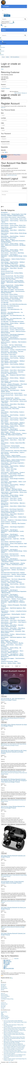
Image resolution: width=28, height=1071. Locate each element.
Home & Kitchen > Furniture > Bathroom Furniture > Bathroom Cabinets (13, 332)
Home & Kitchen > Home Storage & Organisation (12, 509)
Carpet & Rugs (7, 1056)
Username (3, 79)
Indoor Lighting (17, 1050)
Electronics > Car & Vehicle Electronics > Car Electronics (11, 310)
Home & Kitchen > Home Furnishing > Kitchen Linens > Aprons (14, 221)
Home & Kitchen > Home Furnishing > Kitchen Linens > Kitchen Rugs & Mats (14, 492)
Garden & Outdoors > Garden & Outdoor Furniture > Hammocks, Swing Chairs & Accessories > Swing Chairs (13, 457)
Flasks (22, 1048)
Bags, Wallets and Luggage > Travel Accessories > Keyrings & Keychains (13, 292)
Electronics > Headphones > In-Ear (9, 520)
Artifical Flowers (12, 1052)
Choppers (13, 1048)
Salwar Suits (13, 1030)
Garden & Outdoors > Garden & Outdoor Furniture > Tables (13, 367)
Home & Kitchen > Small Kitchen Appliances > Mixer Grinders (13, 608)
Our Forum (3, 1005)
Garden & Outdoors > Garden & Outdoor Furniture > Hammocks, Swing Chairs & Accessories (13, 460)
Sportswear (14, 1024)
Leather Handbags (10, 1041)
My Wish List (3, 987)
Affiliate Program (4, 1016)
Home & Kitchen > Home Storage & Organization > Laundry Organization (13, 463)
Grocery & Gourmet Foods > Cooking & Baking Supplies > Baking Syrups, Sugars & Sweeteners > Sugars (13, 282)
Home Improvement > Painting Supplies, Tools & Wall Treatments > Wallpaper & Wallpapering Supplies (13, 214)
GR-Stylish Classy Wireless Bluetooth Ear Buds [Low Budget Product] (14, 725)
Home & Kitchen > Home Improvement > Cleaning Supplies (12, 448)
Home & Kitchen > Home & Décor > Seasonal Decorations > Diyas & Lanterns (12, 387)
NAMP (2, 1014)
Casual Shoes (14, 1027)
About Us (3, 993)
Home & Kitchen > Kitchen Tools (8, 223)
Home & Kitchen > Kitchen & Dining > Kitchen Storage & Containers (14, 233)
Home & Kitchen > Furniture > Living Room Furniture (13, 349)
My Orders (3, 985)
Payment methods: (5, 977)
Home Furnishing (7, 1054)
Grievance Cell (4, 1004)
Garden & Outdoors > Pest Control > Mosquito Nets (13, 579)
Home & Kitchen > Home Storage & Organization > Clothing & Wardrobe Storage (13, 511)
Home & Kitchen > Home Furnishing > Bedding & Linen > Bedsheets (13, 358)
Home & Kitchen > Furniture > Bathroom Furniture (13, 329)
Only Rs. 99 (3, 248)
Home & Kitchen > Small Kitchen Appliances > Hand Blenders (13, 638)
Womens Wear (7, 1030)
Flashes (23, 1046)
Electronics (24, 304)
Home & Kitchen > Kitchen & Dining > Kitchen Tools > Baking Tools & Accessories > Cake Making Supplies (13, 245)
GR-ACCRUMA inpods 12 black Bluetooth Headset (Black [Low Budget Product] (12, 882)
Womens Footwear (8, 1033)
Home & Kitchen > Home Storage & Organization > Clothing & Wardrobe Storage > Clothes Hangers (14, 551)
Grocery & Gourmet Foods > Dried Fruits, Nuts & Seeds (14, 450)
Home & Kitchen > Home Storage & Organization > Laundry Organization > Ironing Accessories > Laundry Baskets (12, 536)
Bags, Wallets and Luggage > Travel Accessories (12, 289)
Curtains (12, 1020)
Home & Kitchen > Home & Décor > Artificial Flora (12, 356)
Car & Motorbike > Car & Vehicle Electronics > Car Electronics (12, 316)
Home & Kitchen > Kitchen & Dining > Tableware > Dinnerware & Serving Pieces (13, 426)
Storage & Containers (15, 1049)
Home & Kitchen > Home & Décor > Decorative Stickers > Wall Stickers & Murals (12, 625)
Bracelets (19, 1038)
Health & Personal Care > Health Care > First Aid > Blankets (13, 539)
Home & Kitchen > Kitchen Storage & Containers (12, 296)
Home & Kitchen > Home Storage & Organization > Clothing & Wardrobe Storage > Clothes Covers (14, 256)
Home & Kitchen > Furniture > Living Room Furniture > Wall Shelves (14, 611)
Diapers (18, 1037)
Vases (5, 1053)
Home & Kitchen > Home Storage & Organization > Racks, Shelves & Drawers (13, 476)
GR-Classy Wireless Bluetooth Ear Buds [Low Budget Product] (13, 908)
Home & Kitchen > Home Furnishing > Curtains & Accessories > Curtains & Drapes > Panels (13, 473)
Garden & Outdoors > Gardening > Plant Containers (13, 523)
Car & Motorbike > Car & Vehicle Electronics (11, 304)
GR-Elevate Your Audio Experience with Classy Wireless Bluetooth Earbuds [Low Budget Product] (14, 752)
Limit (17, 666)
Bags (2, 525)
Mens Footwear (7, 1027)
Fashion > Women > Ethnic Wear (9, 469)
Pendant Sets (9, 1039)
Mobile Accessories (13, 1043)
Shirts (10, 1024)
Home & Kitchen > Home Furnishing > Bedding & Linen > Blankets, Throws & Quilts (13, 361)
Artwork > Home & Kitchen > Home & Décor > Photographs (12, 645)
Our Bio (2, 1008)
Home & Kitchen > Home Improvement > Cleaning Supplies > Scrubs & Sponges (13, 618)
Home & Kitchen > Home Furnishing (17, 217)
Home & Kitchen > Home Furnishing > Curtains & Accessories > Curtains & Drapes (13, 237)
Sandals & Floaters (8, 1029)
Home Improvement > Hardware (17, 572)
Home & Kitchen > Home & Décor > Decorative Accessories (12, 268)
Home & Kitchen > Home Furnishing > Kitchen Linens (13, 219)
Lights (13, 1045)
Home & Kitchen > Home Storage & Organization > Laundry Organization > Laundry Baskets (12, 531)
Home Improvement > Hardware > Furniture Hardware (13, 599)
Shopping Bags (17, 1041)
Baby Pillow (22, 1037)
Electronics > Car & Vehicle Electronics (10, 306)
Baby (2, 566)
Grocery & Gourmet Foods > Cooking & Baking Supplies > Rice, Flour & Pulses (12, 278)
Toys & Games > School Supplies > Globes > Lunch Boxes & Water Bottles (13, 482)
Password (3, 84)
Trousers (6, 1026)
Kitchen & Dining (7, 1049)
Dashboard (7, 15)
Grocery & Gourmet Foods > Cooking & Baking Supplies (12, 273)
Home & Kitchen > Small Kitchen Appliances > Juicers (14, 568)
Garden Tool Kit (15, 1058)
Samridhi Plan (4, 1012)
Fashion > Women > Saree (7, 470)
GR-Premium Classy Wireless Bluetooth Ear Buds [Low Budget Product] (13, 807)
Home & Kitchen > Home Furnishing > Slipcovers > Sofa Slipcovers (13, 503)
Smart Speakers (7, 1046)
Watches (3, 436)
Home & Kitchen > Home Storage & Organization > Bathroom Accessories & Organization (13, 335)
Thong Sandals (21, 1029)
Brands (2, 989)
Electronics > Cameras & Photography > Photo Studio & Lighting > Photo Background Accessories (14, 384)
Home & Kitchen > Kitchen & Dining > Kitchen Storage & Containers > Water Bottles (12, 496)
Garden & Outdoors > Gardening (8, 521)
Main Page (6, 13)
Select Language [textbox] (5, 21)
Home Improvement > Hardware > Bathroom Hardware (13, 574)
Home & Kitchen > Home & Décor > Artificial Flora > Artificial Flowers (13, 230)
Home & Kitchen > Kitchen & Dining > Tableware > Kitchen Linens (13, 378)
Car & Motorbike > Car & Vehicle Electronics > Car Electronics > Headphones (13, 319)
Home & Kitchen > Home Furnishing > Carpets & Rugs (14, 418)
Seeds (20, 1058)
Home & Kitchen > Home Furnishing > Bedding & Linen (12, 364)
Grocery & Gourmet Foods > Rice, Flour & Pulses (12, 276)
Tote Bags (17, 1042)
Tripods (23, 1045)
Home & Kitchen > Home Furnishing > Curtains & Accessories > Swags (13, 415)
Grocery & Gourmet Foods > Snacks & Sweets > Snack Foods (14, 395)
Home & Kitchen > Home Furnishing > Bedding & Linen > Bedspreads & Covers (13, 485)
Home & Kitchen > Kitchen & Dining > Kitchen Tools (13, 225)
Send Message (23, 204)
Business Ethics (4, 994)
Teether (11, 1037)
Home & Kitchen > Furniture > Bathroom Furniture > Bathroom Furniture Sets (13, 635)
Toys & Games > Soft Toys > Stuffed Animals (11, 345)
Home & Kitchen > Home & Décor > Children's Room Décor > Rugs (13, 517)
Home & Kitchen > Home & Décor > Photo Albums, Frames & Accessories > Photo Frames (13, 407)
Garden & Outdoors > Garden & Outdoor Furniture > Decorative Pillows (13, 259)
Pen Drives (18, 1046)
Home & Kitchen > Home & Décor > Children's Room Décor (13, 506)
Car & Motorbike (4, 302)
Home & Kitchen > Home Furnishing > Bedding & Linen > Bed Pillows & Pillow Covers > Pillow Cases (13, 265)
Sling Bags (6, 1042)
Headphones (20, 1043)
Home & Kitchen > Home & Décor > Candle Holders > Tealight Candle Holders (13, 227)
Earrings (10, 1038)
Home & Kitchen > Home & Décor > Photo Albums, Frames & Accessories (13, 404)
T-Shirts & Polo (20, 1024)
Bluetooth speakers (8, 1045)
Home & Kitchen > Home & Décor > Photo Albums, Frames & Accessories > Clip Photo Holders (13, 628)
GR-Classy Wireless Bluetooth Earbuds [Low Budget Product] (13, 856)
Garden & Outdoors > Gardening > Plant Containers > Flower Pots (14, 342)
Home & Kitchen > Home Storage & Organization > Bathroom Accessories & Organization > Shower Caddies (13, 339)
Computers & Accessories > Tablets (9, 661)
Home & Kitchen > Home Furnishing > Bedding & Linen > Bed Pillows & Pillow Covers (13, 262)
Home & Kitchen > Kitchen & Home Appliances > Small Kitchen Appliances (14, 544)
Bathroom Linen (14, 1054)
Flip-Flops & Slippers (21, 1027)
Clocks (24, 1052)
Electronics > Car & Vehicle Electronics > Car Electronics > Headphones (12, 313)
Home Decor (11, 1050)
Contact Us (3, 1002)
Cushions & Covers (14, 1056)
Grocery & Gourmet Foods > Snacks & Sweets (11, 393)
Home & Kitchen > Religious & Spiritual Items (11, 300)
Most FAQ (3, 1006)
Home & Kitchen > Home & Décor (8, 354)
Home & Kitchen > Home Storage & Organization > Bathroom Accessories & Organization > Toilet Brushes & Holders (13, 560)
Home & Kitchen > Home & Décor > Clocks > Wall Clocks (13, 440)
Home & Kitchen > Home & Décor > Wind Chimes (12, 253)
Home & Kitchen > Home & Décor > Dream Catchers (13, 370)
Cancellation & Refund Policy (7, 999)
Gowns (17, 1030)
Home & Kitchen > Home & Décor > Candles (11, 498)
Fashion (3, 410)
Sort (2, 666)
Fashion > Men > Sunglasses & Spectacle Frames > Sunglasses (13, 375)
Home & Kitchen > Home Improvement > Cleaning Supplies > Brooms (13, 390)
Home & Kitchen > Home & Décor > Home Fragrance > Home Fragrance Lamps (14, 622)
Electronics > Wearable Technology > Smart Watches (13, 438)
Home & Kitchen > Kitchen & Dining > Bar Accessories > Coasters (11, 648)
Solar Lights (10, 1060)
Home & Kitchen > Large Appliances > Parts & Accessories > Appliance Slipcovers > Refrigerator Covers (13, 602)
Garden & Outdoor (8, 1058)
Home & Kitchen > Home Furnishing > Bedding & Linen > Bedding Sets (13, 381)
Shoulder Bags (12, 1042)
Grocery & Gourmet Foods (7, 271)
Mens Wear (6, 1024)
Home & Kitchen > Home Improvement (10, 554)
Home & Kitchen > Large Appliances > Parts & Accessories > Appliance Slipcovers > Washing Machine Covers (12, 655)
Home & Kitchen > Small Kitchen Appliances (11, 541)
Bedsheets (20, 1020)
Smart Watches (18, 1045)
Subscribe (16, 958)
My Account (3, 984)
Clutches (23, 1041)
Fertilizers (6, 1060)
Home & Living (7, 1020)
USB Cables (13, 1046)
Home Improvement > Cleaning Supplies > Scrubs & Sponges (13, 614)
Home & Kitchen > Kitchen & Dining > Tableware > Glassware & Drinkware (13, 324)
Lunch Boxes (18, 1048)
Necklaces (14, 1038)
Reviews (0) (24, 93)
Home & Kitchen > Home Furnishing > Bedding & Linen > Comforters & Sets (13, 466)
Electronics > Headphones (7, 307)
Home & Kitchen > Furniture (7, 326)
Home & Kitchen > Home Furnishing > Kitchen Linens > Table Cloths (14, 401)
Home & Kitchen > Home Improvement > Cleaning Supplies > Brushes (13, 556)
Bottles (7, 1037)
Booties (14, 1037)
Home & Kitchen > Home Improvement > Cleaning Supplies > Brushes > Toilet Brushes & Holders (13, 563)
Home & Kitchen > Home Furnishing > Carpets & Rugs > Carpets (12, 420)
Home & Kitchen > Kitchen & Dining (9, 294)
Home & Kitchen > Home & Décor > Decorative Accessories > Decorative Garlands (12, 352)
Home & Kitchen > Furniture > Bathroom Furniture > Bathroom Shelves (13, 587)
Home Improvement (5, 572)
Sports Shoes (15, 1029)
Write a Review (17, 93)
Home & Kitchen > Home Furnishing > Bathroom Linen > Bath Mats (12, 584)
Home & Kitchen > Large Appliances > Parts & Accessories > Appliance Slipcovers (12, 651)
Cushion (16, 1020)
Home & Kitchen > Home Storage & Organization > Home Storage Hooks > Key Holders (13, 429)
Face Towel (13, 1022)
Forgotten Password (5, 88)
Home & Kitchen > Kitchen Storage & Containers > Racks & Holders (13, 479)
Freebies (22, 321)
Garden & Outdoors (22, 520)
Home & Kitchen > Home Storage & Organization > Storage (13, 527)
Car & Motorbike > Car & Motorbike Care (10, 321)
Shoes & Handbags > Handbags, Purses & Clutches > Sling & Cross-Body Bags (13, 347)
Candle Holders (20, 1052)
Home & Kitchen (4, 217)
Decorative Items (7, 1022)
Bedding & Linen (22, 1054)
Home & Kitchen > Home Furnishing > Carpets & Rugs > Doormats (12, 453)
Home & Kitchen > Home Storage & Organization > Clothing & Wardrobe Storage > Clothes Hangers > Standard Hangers (12, 596)
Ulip (9, 1062)
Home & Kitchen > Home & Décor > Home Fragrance (13, 620)
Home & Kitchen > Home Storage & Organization (12, 328)
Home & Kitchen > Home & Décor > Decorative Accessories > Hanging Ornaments (12, 372)
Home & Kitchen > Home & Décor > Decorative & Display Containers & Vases (12, 514)
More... (2, 975)
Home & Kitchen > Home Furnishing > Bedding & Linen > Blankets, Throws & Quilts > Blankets (13, 423)
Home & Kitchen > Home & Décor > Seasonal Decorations (11, 500)
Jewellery (6, 1038)
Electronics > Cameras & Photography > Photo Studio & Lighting (13, 605)
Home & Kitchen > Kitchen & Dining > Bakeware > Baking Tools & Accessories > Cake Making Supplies (13, 241)
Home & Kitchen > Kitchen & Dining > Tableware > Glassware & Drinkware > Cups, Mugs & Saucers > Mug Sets (12, 642)
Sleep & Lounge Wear (8, 1031)
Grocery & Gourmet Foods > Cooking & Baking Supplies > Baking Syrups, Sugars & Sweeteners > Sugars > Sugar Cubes (12, 286)
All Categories (4, 212)
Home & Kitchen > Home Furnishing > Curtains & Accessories (12, 412)
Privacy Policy (4, 997)
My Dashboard (4, 988)
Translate (11, 23)
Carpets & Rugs (20, 1022)
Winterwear (10, 1026)
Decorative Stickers (11, 1053)
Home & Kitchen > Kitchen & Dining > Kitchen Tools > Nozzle (14, 547)
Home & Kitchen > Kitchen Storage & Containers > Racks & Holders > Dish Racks (11, 581)
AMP (2, 1013)
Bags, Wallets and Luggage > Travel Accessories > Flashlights (13, 659)
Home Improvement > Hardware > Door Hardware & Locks (13, 570)
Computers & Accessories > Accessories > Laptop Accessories (13, 576)
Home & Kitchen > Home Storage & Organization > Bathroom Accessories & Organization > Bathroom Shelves (13, 591)
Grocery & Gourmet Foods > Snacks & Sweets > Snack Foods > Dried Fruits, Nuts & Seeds (13, 398)
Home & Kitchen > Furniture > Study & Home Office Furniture (13, 443)
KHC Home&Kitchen (15, 57)
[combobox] (5, 21)
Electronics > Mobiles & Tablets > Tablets (11, 663)
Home (3, 57)
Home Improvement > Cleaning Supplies (10, 446)
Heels (9, 1035)
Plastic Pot (24, 1058)
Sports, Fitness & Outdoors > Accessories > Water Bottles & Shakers (13, 631)
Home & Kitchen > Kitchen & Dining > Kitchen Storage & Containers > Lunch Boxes (12, 250)
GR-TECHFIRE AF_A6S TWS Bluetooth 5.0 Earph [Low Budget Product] (13, 699)
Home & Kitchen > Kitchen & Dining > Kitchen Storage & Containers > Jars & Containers (12, 298)
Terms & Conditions (5, 996)
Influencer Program (5, 1017)
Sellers (7, 57)
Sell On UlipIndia (4, 1018)
